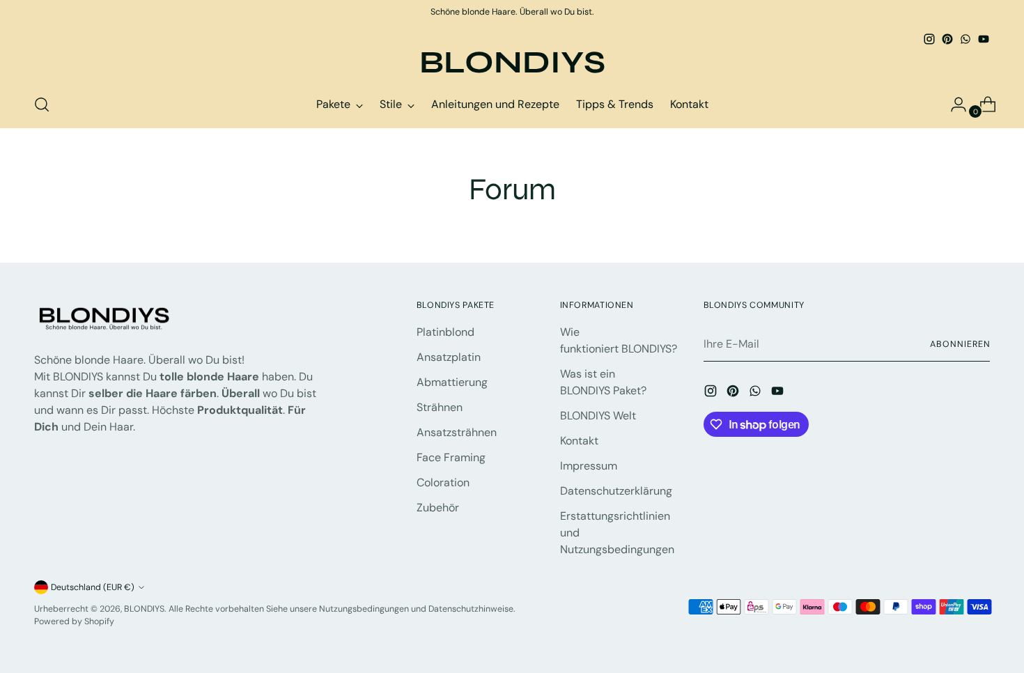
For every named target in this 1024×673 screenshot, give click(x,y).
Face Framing (451, 457)
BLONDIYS (144, 608)
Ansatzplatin (449, 357)
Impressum (588, 465)
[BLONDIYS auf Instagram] (929, 39)
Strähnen (440, 407)
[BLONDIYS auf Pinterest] (947, 39)
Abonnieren (960, 344)
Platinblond (445, 332)
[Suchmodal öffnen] (42, 104)
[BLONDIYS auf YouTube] (983, 39)
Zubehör (438, 507)
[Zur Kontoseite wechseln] (953, 104)
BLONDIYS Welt (598, 415)
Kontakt (579, 440)
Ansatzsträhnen (457, 432)
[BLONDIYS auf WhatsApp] (965, 39)
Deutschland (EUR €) (92, 587)
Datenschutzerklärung (616, 491)
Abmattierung (452, 382)
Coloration (443, 482)
